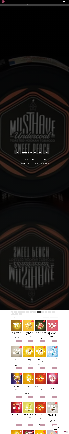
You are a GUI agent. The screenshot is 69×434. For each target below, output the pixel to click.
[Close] (67, 432)
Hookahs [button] (29, 1)
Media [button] (44, 1)
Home (20, 1)
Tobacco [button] (24, 1)
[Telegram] (64, 1)
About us (48, 1)
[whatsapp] (66, 1)
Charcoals (34, 1)
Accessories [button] (39, 1)
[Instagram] (63, 1)
